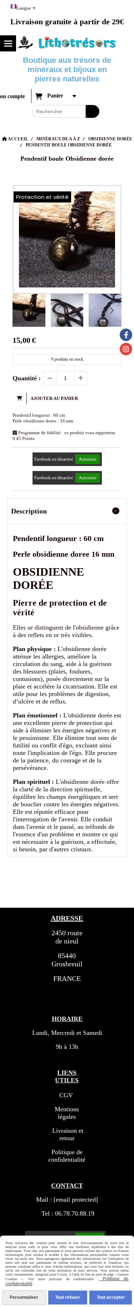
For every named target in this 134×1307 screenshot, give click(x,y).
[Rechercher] (92, 111)
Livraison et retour (66, 1134)
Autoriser (87, 459)
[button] (111, 310)
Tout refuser (67, 1297)
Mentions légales (67, 1113)
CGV (66, 1095)
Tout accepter (111, 1297)
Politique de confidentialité (66, 1155)
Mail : (67, 1199)
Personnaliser (24, 1297)
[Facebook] (126, 335)
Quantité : (27, 378)
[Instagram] (126, 349)
